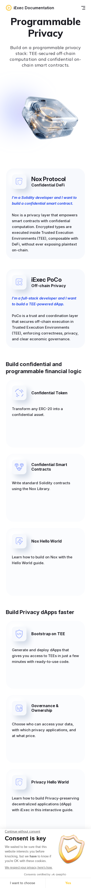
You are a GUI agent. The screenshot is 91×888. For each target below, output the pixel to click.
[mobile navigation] (83, 8)
